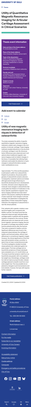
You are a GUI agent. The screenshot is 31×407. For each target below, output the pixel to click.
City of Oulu (5, 372)
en (22, 404)
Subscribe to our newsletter (11, 341)
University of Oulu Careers (10, 344)
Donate (14, 402)
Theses (6, 7)
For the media (6, 338)
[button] (27, 403)
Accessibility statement (9, 354)
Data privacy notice (8, 358)
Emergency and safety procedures (13, 368)
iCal (5, 119)
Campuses (5, 365)
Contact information (8, 334)
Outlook (6, 116)
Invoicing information (8, 348)
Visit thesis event (15, 104)
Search (6, 402)
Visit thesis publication (15, 276)
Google (6, 122)
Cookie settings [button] (6, 361)
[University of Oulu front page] (15, 1)
